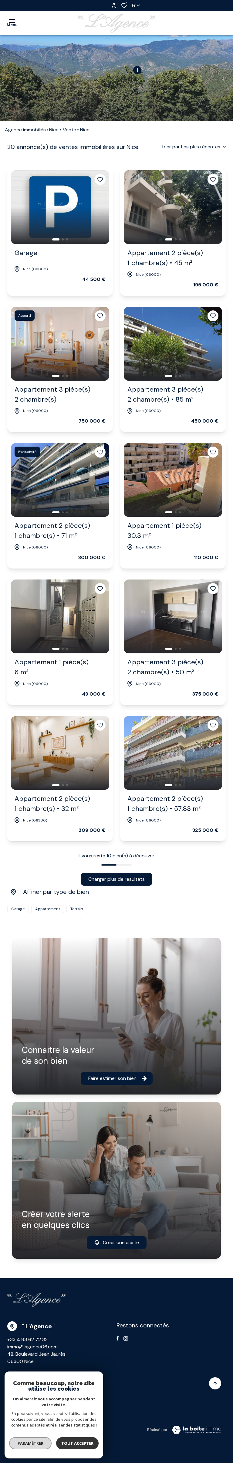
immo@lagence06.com (32, 1347)
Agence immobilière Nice (32, 129)
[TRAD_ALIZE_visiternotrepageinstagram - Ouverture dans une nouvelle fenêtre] (125, 1338)
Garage (26, 252)
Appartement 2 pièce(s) (165, 257)
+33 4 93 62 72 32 (27, 1339)
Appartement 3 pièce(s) (52, 394)
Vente (69, 129)
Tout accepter (77, 1443)
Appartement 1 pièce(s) (164, 530)
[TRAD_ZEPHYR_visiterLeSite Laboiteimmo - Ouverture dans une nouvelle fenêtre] (196, 1430)
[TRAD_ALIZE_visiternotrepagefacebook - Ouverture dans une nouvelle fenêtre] (117, 1338)
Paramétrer (30, 1443)
